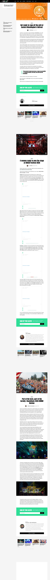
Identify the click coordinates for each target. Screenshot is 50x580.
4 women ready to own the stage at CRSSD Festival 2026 (7, 23)
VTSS (24, 279)
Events (18, 1)
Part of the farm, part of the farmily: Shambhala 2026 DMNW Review (7, 26)
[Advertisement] (9, 14)
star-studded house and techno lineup (26, 169)
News (20, 1)
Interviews (24, 1)
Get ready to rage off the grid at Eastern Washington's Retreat (8, 5)
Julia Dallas (31, 165)
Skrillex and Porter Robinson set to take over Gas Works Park (7, 31)
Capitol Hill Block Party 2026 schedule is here (7, 28)
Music (15, 1)
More (33, 1)
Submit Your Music (28, 1)
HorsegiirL (21, 245)
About (35, 1)
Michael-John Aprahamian (30, 522)
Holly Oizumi (34, 101)
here (29, 78)
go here (23, 314)
